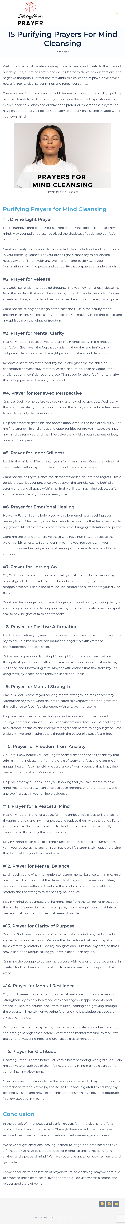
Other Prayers (62, 51)
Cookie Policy (73, 1217)
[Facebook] (102, 1204)
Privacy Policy (61, 1217)
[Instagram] (109, 1204)
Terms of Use (85, 1217)
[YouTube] (116, 1204)
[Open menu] (117, 13)
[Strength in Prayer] (30, 13)
